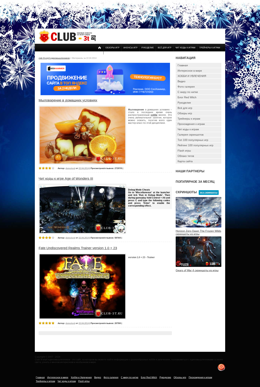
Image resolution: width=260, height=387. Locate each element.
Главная (183, 65)
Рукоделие (147, 47)
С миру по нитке (188, 91)
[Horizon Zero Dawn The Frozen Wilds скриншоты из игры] (198, 226)
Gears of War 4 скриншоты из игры (197, 270)
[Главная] (67, 42)
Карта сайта (185, 161)
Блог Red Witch (187, 97)
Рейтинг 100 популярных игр (195, 145)
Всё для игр (164, 47)
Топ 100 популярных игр (193, 139)
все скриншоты (208, 192)
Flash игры (184, 150)
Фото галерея (186, 86)
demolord (70, 168)
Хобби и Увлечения (81, 377)
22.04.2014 (84, 168)
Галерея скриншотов (190, 134)
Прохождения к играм (191, 123)
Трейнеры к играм (209, 47)
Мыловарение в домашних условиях (68, 100)
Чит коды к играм (185, 47)
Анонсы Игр (130, 47)
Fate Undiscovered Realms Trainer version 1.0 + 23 (78, 248)
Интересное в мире (190, 70)
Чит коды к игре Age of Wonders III (66, 178)
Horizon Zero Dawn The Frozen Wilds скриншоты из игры (198, 232)
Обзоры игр (112, 47)
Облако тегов (186, 155)
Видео (181, 81)
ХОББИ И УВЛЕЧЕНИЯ (192, 75)
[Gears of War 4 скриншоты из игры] (198, 266)
